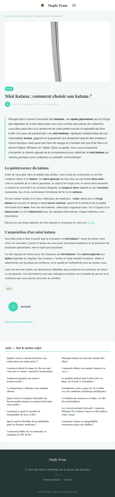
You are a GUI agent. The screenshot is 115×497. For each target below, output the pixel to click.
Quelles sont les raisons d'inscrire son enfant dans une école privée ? (26, 360)
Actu (16, 16)
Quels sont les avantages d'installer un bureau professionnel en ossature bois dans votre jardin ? (29, 401)
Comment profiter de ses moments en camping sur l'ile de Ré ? (26, 433)
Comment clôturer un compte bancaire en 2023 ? (83, 370)
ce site (90, 222)
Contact (67, 479)
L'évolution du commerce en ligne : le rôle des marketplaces (84, 400)
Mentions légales (52, 479)
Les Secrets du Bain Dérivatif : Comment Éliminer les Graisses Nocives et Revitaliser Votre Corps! (85, 411)
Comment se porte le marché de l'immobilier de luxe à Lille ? (23, 413)
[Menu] (74, 5)
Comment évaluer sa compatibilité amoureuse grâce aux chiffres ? (80, 423)
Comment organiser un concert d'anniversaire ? (23, 380)
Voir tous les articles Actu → (20, 322)
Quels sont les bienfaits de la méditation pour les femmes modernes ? (28, 423)
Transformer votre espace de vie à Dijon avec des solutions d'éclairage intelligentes (84, 390)
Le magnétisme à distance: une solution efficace (27, 390)
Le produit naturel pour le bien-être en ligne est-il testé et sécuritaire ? (82, 380)
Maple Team (57, 5)
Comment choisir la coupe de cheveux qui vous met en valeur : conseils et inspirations (30, 370)
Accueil (8, 16)
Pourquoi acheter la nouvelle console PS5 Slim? (83, 360)
